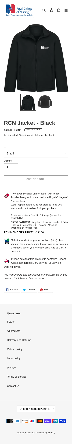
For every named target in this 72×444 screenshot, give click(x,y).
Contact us (13, 385)
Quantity (8, 161)
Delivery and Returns (19, 339)
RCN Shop (30, 432)
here (22, 278)
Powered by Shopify (45, 432)
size (6, 147)
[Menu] (66, 10)
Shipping (24, 135)
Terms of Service (16, 376)
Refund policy (15, 349)
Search (11, 321)
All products (13, 330)
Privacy (11, 367)
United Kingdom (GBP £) (35, 408)
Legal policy (13, 358)
